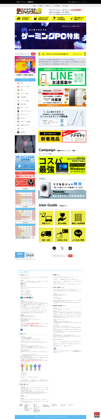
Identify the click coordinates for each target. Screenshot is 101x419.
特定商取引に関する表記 (46, 406)
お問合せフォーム (54, 405)
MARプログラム (63, 405)
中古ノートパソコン (25, 107)
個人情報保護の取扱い (46, 405)
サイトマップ (70, 405)
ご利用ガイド (26, 405)
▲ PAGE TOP (97, 416)
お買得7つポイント (27, 406)
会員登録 (73, 2)
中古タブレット (24, 118)
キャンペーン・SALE (25, 86)
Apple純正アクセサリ (25, 125)
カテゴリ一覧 (35, 412)
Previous (16, 36)
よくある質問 (26, 410)
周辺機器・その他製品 (37, 410)
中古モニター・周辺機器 (26, 121)
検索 (33, 54)
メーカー (22, 128)
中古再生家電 (23, 97)
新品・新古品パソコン (37, 411)
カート (84, 2)
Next (85, 36)
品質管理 (26, 407)
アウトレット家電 (24, 93)
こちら (65, 345)
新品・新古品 (23, 104)
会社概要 (20, 405)
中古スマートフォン (25, 114)
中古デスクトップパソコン (26, 111)
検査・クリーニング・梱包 (28, 408)
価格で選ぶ (23, 132)
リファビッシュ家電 (25, 100)
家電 (21, 90)
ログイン (79, 2)
